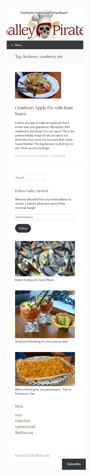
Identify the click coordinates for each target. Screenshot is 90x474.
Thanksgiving (57, 155)
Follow (23, 228)
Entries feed (22, 420)
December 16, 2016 (25, 155)
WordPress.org (24, 432)
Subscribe (74, 464)
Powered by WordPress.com (32, 455)
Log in (18, 414)
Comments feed (25, 426)
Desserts (44, 155)
